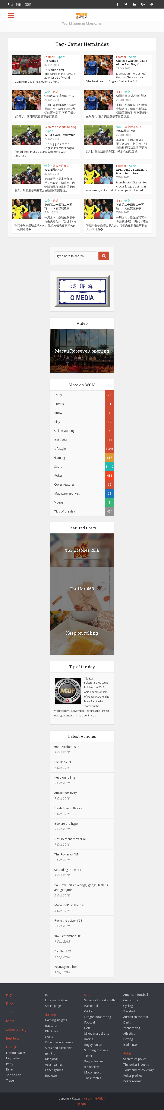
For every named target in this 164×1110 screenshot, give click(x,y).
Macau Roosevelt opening (82, 351)
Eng (10, 4)
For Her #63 (82, 589)
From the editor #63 (68, 920)
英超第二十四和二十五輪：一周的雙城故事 (130, 206)
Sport (60, 57)
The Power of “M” (66, 854)
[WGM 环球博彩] (81, 15)
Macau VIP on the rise (69, 905)
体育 (47, 92)
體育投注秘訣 (61, 166)
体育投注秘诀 (132, 127)
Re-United (51, 61)
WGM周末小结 (125, 131)
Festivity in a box (65, 967)
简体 (19, 4)
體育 (127, 92)
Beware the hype (66, 824)
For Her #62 (62, 951)
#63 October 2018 (82, 550)
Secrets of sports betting (60, 127)
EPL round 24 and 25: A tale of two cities (131, 171)
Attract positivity (65, 793)
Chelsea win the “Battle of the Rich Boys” (131, 62)
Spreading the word (67, 870)
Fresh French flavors (68, 808)
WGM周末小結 (53, 169)
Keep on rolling (82, 633)
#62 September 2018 (68, 936)
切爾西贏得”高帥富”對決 (131, 96)
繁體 (28, 4)
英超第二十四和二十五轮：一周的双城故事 (58, 206)
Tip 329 (88, 678)
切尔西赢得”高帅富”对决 (59, 96)
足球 (55, 92)
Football (49, 57)
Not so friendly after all (70, 839)
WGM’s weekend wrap (59, 135)
